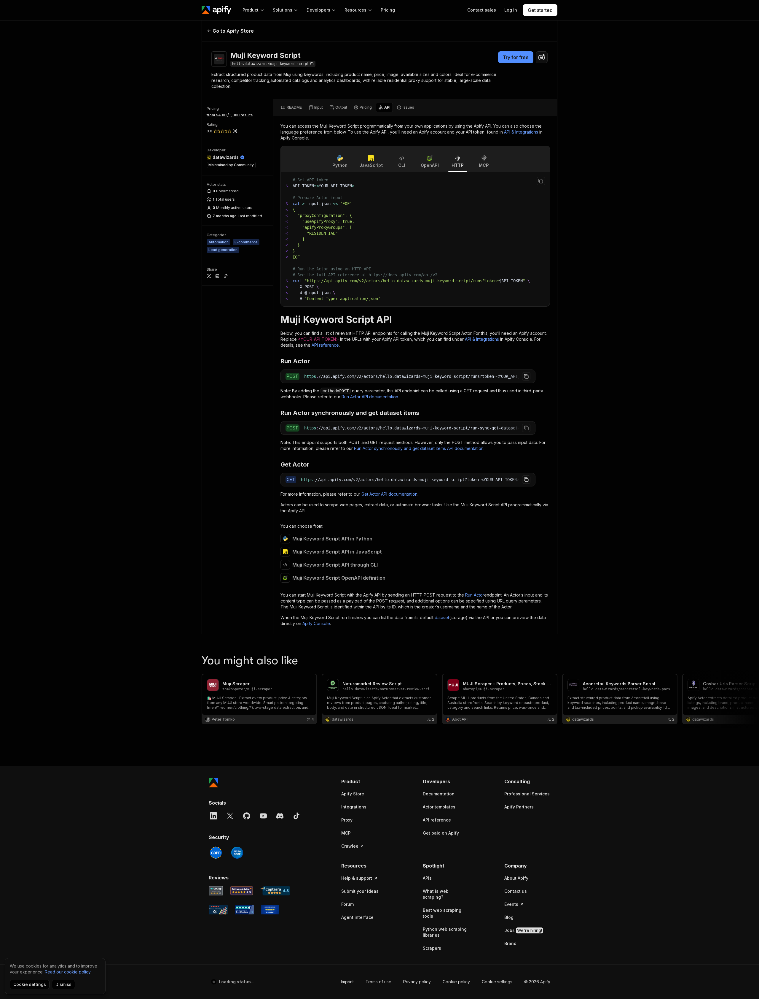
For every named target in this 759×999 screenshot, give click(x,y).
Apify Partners (519, 806)
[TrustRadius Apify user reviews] (244, 909)
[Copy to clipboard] (541, 181)
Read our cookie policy (68, 971)
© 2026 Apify (537, 981)
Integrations (353, 806)
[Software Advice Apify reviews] (241, 890)
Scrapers (432, 948)
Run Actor (474, 594)
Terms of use (378, 981)
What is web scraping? (436, 894)
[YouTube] (263, 816)
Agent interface (357, 917)
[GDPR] (216, 853)
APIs (427, 878)
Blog (509, 917)
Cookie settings (497, 981)
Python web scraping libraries (445, 932)
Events (511, 904)
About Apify (516, 878)
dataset (442, 617)
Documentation (439, 793)
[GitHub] (246, 816)
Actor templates (439, 806)
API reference (325, 345)
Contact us (515, 891)
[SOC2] (237, 853)
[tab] (291, 107)
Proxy (347, 819)
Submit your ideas (360, 891)
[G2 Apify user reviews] (218, 909)
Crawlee (349, 846)
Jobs (523, 930)
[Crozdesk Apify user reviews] (270, 909)
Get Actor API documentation (389, 494)
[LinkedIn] (213, 816)
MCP (346, 832)
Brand (510, 943)
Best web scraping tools (442, 913)
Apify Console (316, 623)
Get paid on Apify (441, 832)
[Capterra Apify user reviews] (275, 890)
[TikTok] (296, 816)
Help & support (356, 878)
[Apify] (216, 10)
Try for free (516, 57)
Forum (347, 904)
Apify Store (352, 793)
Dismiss (63, 984)
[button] (364, 781)
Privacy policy (417, 981)
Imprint (347, 981)
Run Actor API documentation (370, 396)
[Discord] (280, 816)
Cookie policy (456, 981)
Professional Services (527, 793)
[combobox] (542, 57)
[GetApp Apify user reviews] (216, 890)
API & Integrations (521, 131)
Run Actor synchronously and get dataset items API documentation (419, 448)
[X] (230, 816)
